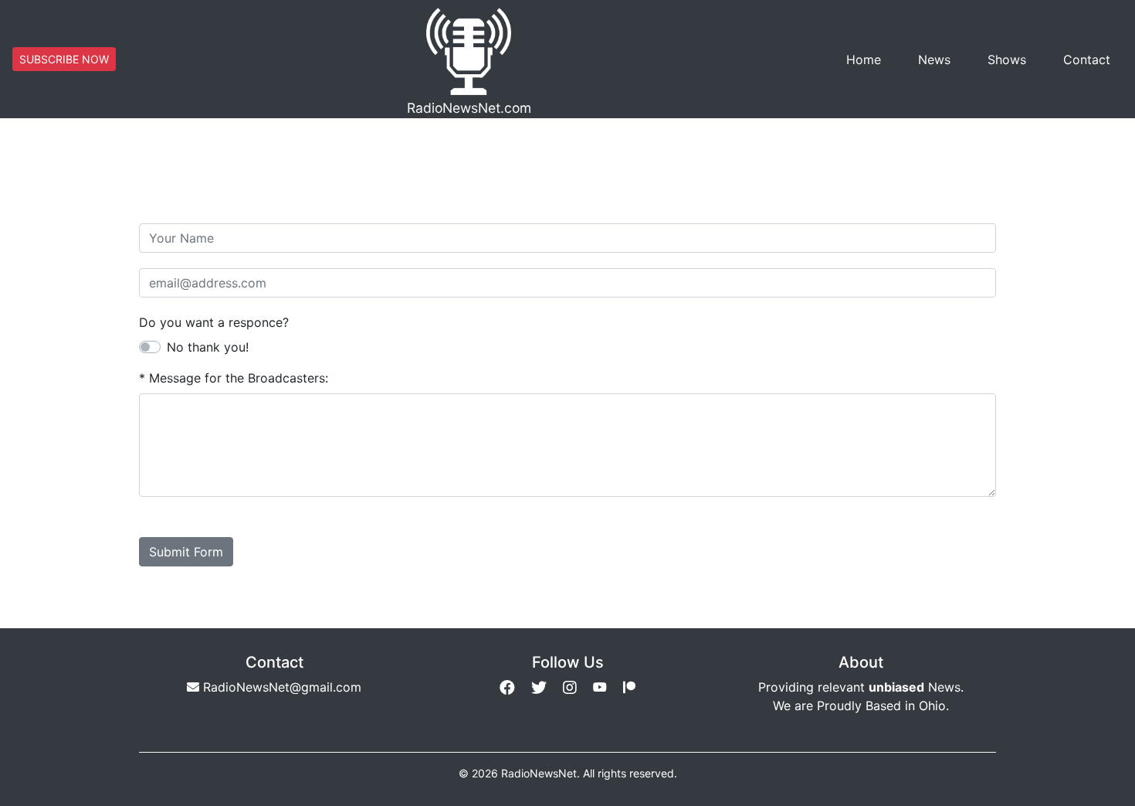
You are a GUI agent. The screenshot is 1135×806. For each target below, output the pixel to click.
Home (863, 59)
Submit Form (186, 551)
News (934, 59)
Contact (1086, 59)
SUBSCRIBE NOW (64, 59)
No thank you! (208, 347)
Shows (1007, 59)
